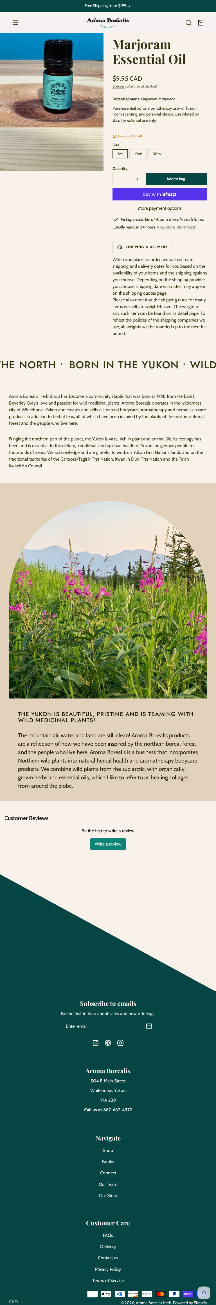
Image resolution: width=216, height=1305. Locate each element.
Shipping (118, 86)
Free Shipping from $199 (106, 5)
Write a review (108, 844)
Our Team (108, 1184)
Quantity (119, 168)
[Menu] (15, 23)
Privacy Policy (108, 1269)
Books (108, 1161)
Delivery (108, 1246)
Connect (108, 1172)
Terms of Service (108, 1280)
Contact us (108, 1257)
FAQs (108, 1235)
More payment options (160, 208)
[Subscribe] (149, 1026)
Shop (108, 1150)
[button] (188, 23)
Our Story (108, 1195)
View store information (176, 227)
